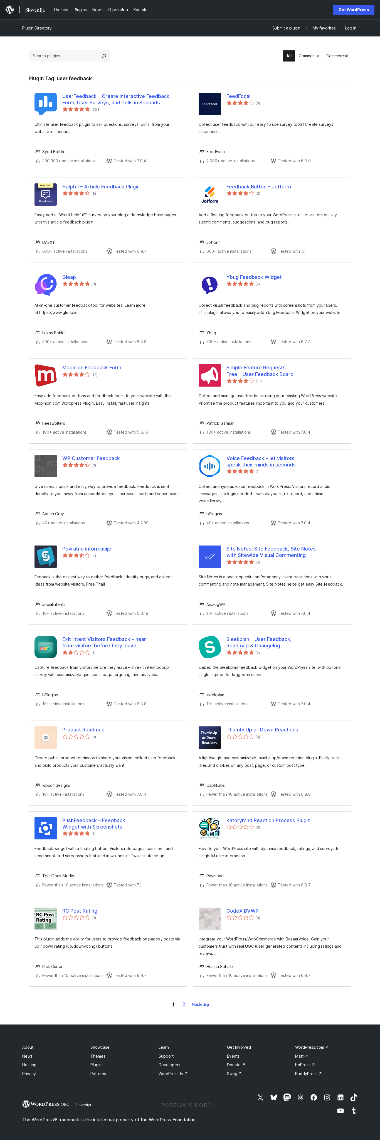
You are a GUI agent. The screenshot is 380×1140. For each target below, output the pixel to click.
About (27, 1047)
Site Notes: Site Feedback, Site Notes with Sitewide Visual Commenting (271, 552)
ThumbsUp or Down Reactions (262, 730)
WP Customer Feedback (91, 458)
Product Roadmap (83, 730)
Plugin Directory (37, 28)
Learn (164, 1047)
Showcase (100, 1047)
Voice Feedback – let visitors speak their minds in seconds (261, 461)
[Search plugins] (104, 56)
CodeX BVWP (242, 911)
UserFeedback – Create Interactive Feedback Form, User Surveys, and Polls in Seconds (115, 99)
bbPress (305, 1064)
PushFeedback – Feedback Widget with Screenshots (93, 823)
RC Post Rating (79, 911)
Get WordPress (354, 9)
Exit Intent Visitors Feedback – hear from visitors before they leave (104, 642)
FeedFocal (238, 96)
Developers (169, 1064)
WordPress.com (312, 1047)
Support (166, 1056)
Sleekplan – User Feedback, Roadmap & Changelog (259, 642)
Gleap (69, 277)
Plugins (96, 1064)
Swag (234, 1073)
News (27, 1056)
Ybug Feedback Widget (254, 277)
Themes (97, 1056)
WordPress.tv (173, 1073)
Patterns (98, 1073)
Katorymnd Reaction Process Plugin (268, 820)
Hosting (29, 1064)
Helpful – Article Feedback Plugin (101, 187)
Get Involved (239, 1047)
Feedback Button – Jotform (258, 187)
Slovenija (83, 1104)
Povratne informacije (86, 549)
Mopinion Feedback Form (91, 367)
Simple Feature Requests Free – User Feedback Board (259, 371)
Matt (301, 1056)
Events (233, 1056)
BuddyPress (308, 1073)
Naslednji (200, 1004)
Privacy (29, 1073)
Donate (236, 1064)
